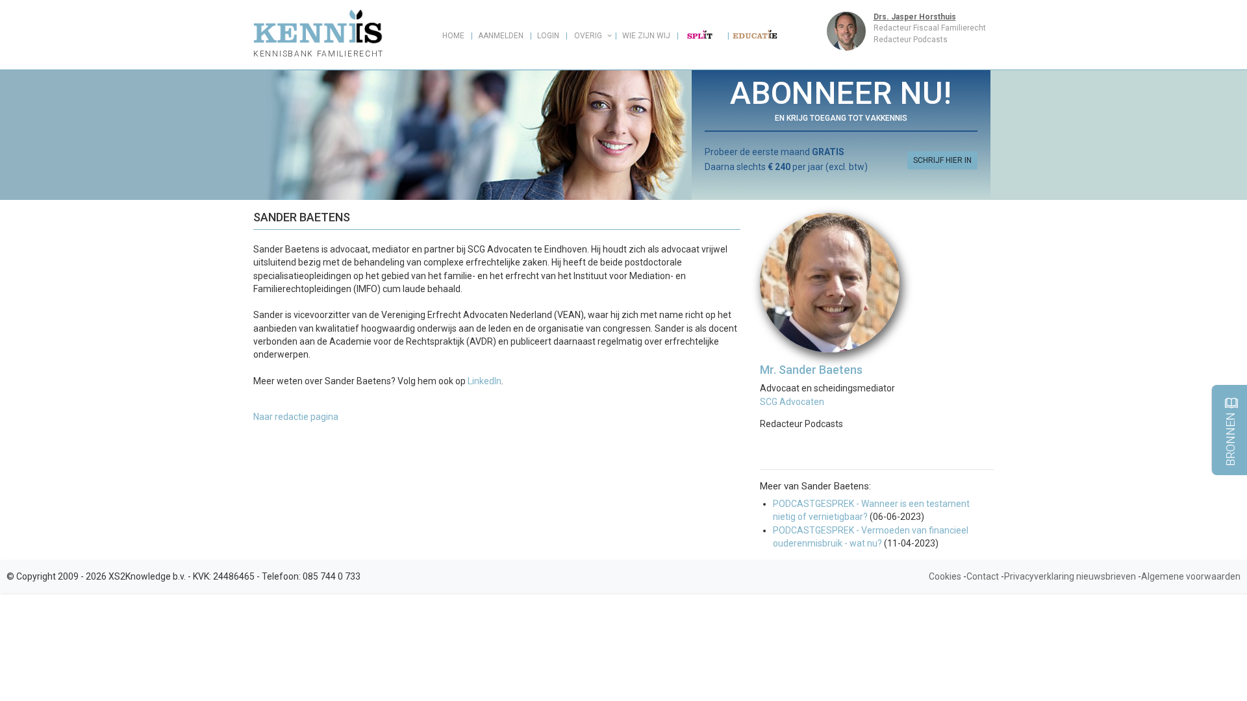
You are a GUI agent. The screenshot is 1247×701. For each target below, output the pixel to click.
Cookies (945, 576)
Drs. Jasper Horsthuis (915, 16)
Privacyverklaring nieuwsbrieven (1070, 576)
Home (453, 35)
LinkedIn (484, 381)
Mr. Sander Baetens (811, 369)
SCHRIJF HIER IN (942, 160)
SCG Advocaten (792, 402)
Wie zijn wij (646, 35)
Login (548, 35)
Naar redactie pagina (295, 417)
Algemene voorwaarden (1191, 576)
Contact (982, 576)
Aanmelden (500, 35)
